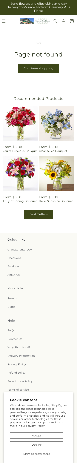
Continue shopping (38, 68)
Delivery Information (21, 355)
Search (11, 298)
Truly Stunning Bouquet (20, 201)
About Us (13, 274)
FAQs (11, 330)
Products (13, 266)
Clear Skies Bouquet (53, 151)
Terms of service (18, 389)
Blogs (11, 306)
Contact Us (14, 339)
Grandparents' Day (19, 249)
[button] (55, 21)
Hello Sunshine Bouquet (56, 201)
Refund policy (16, 372)
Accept (36, 435)
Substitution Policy (20, 381)
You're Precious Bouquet (20, 151)
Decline (36, 444)
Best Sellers (39, 214)
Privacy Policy (35, 425)
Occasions (14, 258)
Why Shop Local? (18, 347)
